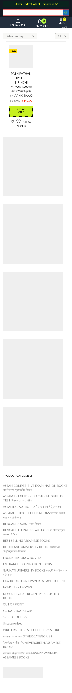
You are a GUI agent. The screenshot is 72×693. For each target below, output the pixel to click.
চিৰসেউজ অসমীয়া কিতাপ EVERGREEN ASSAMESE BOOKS (32, 645)
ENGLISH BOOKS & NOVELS (22, 557)
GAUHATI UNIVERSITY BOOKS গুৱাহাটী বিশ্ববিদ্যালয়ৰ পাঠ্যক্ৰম (35, 572)
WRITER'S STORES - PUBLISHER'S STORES (32, 630)
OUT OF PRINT (13, 604)
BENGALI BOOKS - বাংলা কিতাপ (22, 523)
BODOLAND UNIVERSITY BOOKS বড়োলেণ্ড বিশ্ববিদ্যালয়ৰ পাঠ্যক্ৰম (31, 549)
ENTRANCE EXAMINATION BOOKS (27, 564)
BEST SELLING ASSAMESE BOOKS (26, 540)
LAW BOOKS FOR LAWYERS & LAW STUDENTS (35, 581)
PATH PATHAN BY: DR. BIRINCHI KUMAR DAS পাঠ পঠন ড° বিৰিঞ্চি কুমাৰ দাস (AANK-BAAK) (21, 84)
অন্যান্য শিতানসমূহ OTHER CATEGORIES (27, 636)
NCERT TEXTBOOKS (17, 587)
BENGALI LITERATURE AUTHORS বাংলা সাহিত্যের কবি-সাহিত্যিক (34, 532)
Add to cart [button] (21, 111)
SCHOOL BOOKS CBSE (18, 610)
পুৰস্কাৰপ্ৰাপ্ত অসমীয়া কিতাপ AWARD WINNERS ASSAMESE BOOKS (30, 655)
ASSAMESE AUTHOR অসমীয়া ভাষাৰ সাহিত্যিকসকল (32, 506)
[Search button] (66, 12)
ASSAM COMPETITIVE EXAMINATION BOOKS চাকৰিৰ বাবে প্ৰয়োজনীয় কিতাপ (35, 488)
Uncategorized (12, 623)
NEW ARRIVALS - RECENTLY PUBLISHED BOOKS (31, 596)
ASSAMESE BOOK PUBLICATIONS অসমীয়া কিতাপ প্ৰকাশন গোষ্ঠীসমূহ (34, 515)
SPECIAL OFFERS (15, 617)
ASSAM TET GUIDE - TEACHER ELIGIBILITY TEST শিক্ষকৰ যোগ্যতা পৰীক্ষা (33, 498)
